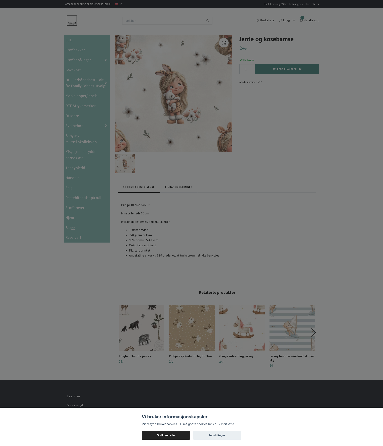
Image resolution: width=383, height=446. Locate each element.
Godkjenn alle (166, 435)
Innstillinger (217, 435)
